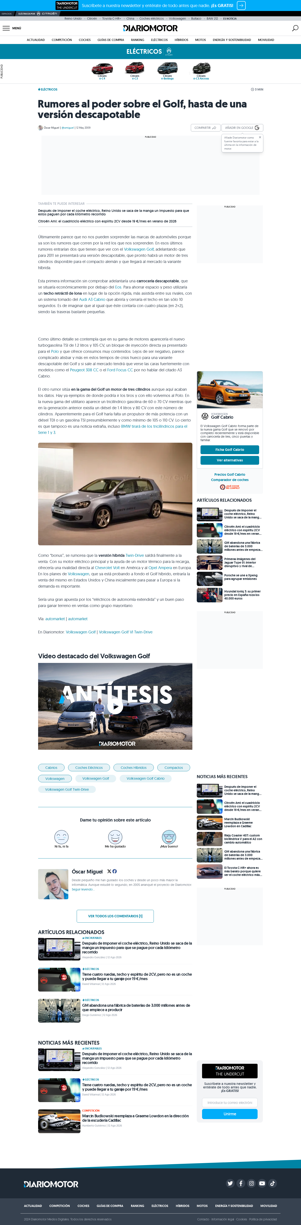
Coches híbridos (134, 767)
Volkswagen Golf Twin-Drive (125, 632)
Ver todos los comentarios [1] (115, 916)
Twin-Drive (135, 555)
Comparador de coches (230, 479)
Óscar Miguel (51, 127)
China (130, 18)
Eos (118, 287)
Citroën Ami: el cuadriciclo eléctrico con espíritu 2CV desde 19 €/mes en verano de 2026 (107, 221)
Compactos (174, 767)
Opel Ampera (160, 567)
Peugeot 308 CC (84, 369)
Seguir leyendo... (83, 889)
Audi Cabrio (92, 299)
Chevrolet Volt (107, 567)
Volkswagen (177, 18)
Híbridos (181, 40)
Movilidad (266, 40)
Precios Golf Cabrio (229, 474)
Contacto (203, 1219)
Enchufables (93, 938)
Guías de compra (111, 40)
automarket (55, 618)
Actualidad (36, 40)
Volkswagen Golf (139, 249)
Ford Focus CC (120, 369)
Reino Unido (73, 18)
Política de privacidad (263, 1219)
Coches (85, 40)
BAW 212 (212, 18)
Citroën (92, 18)
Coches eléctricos (151, 18)
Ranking (137, 40)
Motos (200, 40)
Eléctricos (159, 40)
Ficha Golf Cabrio (230, 449)
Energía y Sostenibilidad (232, 40)
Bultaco (196, 18)
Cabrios (51, 767)
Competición (62, 40)
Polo (55, 351)
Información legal (223, 1219)
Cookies (241, 1219)
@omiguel (68, 127)
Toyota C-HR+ (111, 18)
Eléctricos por (27, 13)
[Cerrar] (260, 137)
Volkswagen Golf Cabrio (146, 778)
